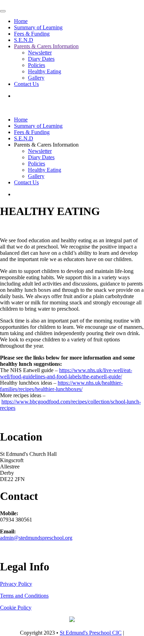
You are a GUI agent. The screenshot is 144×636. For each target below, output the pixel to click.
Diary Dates (41, 59)
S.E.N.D (23, 40)
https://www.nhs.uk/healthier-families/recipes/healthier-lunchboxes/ (61, 386)
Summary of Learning (38, 27)
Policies (36, 65)
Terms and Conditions (24, 596)
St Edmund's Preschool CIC (91, 633)
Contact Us (26, 84)
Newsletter (40, 53)
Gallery (36, 78)
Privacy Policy (16, 584)
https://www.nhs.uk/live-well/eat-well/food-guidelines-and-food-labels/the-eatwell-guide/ (66, 373)
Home (21, 21)
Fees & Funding (32, 34)
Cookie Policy (15, 608)
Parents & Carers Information (46, 46)
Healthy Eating (44, 71)
